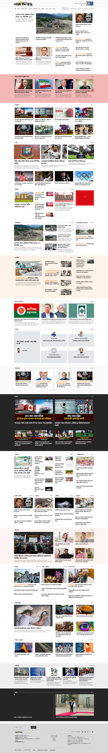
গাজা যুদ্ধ (17, 665)
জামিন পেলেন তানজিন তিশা (81, 544)
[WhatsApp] (77, 9)
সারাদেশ (17, 454)
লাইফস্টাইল (18, 603)
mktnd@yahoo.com (86, 743)
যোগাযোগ (54, 740)
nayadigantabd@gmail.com (74, 743)
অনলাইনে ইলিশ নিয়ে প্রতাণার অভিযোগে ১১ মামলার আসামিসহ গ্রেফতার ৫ (39, 460)
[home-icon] (15, 8)
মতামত (46, 8)
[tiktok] (75, 9)
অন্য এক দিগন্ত (91, 8)
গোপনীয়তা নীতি (52, 750)
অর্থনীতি (42, 8)
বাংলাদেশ (30, 8)
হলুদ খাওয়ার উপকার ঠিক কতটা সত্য (84, 616)
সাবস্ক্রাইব (33, 727)
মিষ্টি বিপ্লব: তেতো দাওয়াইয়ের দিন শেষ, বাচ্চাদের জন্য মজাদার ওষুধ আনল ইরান (63, 634)
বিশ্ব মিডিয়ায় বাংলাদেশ (82, 222)
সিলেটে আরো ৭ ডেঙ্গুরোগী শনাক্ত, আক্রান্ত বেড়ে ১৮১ (59, 472)
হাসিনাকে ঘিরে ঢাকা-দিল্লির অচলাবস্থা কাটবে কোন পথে (54, 319)
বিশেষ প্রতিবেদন (19, 301)
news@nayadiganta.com (76, 741)
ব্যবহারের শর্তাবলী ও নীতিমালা (43, 750)
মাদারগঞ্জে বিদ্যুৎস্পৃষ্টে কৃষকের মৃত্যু (39, 489)
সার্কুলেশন (54, 739)
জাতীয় (16, 189)
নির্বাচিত (17, 105)
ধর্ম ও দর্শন (71, 566)
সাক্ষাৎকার (17, 368)
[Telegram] (79, 9)
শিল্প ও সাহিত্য (45, 566)
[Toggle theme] (80, 8)
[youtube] (73, 9)
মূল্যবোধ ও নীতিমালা (53, 736)
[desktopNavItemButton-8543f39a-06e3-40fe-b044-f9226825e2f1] (56, 8)
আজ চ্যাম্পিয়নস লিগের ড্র (76, 161)
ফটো (16, 692)
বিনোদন (17, 530)
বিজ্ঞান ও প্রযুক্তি (19, 640)
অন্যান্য (54, 8)
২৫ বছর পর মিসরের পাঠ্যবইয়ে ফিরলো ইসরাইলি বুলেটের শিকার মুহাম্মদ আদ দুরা (54, 679)
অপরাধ (37, 496)
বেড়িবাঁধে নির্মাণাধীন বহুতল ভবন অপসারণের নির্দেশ (59, 465)
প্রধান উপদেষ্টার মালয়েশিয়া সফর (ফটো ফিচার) (66, 717)
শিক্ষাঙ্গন (78, 496)
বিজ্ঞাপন (54, 738)
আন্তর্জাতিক (35, 8)
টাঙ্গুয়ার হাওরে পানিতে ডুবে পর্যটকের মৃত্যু (58, 458)
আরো (92, 76)
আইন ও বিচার (18, 496)
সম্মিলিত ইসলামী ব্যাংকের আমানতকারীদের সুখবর (80, 319)
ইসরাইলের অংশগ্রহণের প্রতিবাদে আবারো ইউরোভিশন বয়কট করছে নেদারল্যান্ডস (86, 679)
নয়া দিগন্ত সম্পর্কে (54, 735)
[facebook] (72, 9)
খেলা (39, 8)
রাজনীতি (17, 257)
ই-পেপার (86, 8)
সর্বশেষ (18, 8)
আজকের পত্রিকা (24, 8)
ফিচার (16, 566)
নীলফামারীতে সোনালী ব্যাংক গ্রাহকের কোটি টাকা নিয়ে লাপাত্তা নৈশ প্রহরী (23, 470)
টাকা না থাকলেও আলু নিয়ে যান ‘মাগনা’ (23, 717)
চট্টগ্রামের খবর (80, 454)
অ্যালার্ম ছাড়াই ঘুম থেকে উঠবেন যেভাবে (27, 628)
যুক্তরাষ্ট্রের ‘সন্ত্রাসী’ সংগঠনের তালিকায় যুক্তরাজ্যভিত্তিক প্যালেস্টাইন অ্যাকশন (64, 246)
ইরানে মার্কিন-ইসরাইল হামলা (22, 76)
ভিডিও (50, 8)
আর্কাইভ (34, 750)
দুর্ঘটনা (57, 496)
